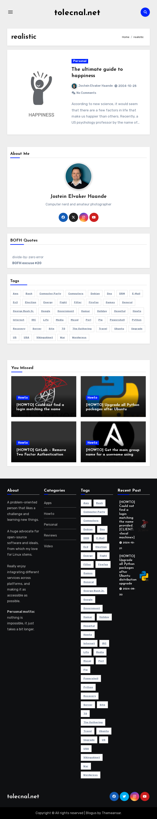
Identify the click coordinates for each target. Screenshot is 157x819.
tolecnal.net (77, 13)
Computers (75, 293)
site (51, 328)
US (15, 337)
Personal (79, 61)
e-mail (136, 293)
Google (45, 311)
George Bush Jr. (23, 311)
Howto (23, 397)
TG (63, 328)
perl (88, 319)
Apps (48, 503)
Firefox (94, 302)
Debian (95, 293)
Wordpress (79, 337)
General (127, 302)
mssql (74, 319)
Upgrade (136, 328)
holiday (102, 311)
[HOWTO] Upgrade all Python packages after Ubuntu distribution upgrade (112, 409)
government (65, 311)
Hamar (85, 311)
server (37, 328)
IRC (33, 319)
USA (26, 337)
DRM (122, 293)
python (136, 319)
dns (109, 293)
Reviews (50, 535)
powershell (117, 319)
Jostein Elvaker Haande (95, 86)
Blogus (91, 813)
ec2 (15, 302)
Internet (18, 319)
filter (78, 302)
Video (48, 546)
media (60, 319)
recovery (19, 328)
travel (103, 328)
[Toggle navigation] (10, 12)
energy (48, 302)
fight (63, 302)
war (62, 337)
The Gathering (82, 328)
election (30, 302)
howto (137, 311)
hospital (120, 311)
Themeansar (111, 813)
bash (29, 293)
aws (15, 293)
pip (100, 319)
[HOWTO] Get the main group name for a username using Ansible (112, 454)
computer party (50, 293)
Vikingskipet (44, 337)
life (46, 319)
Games (110, 302)
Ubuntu (119, 328)
